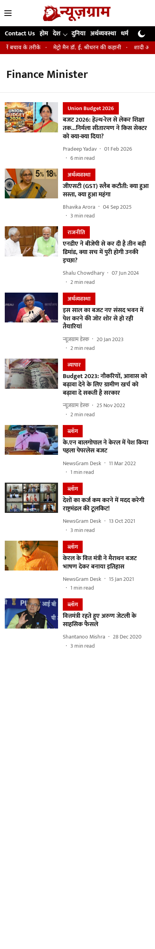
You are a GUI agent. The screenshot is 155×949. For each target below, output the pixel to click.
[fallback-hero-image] (34, 132)
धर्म (124, 33)
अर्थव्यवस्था (103, 33)
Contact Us (20, 33)
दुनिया (78, 33)
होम (44, 33)
